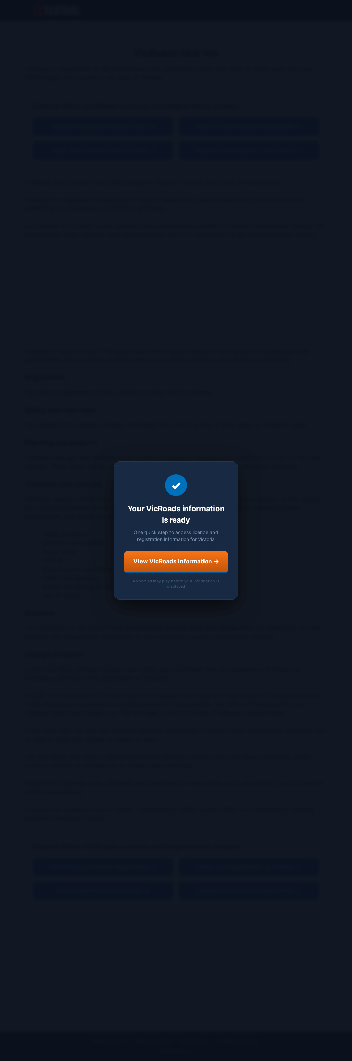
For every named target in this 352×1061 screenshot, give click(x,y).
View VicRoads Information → (176, 561)
